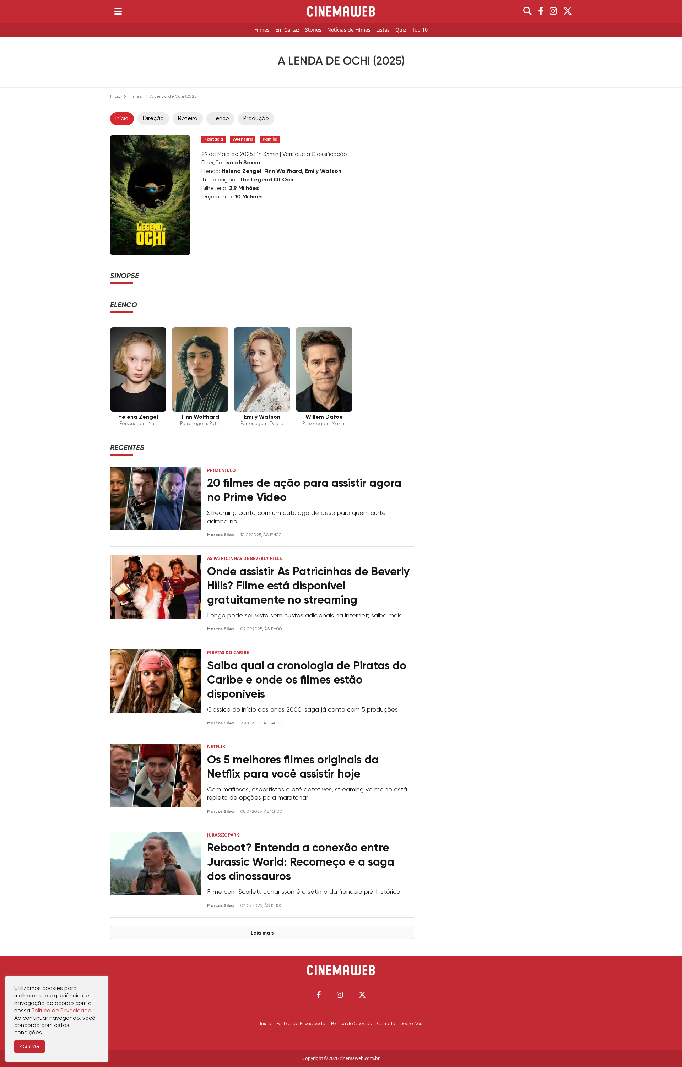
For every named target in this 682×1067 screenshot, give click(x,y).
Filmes (262, 30)
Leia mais (262, 933)
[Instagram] (553, 11)
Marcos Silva (221, 535)
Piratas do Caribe (228, 652)
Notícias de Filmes (348, 30)
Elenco (220, 118)
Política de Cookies (351, 1023)
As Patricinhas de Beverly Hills (244, 558)
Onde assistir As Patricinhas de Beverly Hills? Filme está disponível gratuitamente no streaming (308, 586)
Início (115, 96)
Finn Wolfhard (283, 171)
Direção (153, 118)
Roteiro (187, 118)
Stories (313, 30)
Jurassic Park (223, 835)
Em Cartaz (287, 30)
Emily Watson (323, 171)
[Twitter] (567, 11)
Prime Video (221, 470)
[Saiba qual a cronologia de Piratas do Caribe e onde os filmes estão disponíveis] (155, 687)
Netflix (216, 747)
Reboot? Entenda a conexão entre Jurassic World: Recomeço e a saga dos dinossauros (300, 862)
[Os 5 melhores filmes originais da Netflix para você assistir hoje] (155, 779)
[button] (319, 994)
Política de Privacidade (301, 1023)
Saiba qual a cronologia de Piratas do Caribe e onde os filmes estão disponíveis (306, 680)
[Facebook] (540, 11)
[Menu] (118, 11)
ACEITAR (29, 1046)
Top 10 (420, 30)
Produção (256, 118)
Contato (386, 1023)
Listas (383, 30)
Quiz (400, 30)
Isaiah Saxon (242, 163)
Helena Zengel (241, 171)
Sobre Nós (411, 1023)
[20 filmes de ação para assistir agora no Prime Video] (155, 502)
